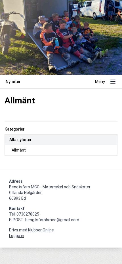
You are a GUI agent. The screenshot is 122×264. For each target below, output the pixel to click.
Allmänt (19, 150)
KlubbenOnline (41, 230)
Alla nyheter (20, 139)
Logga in (16, 235)
